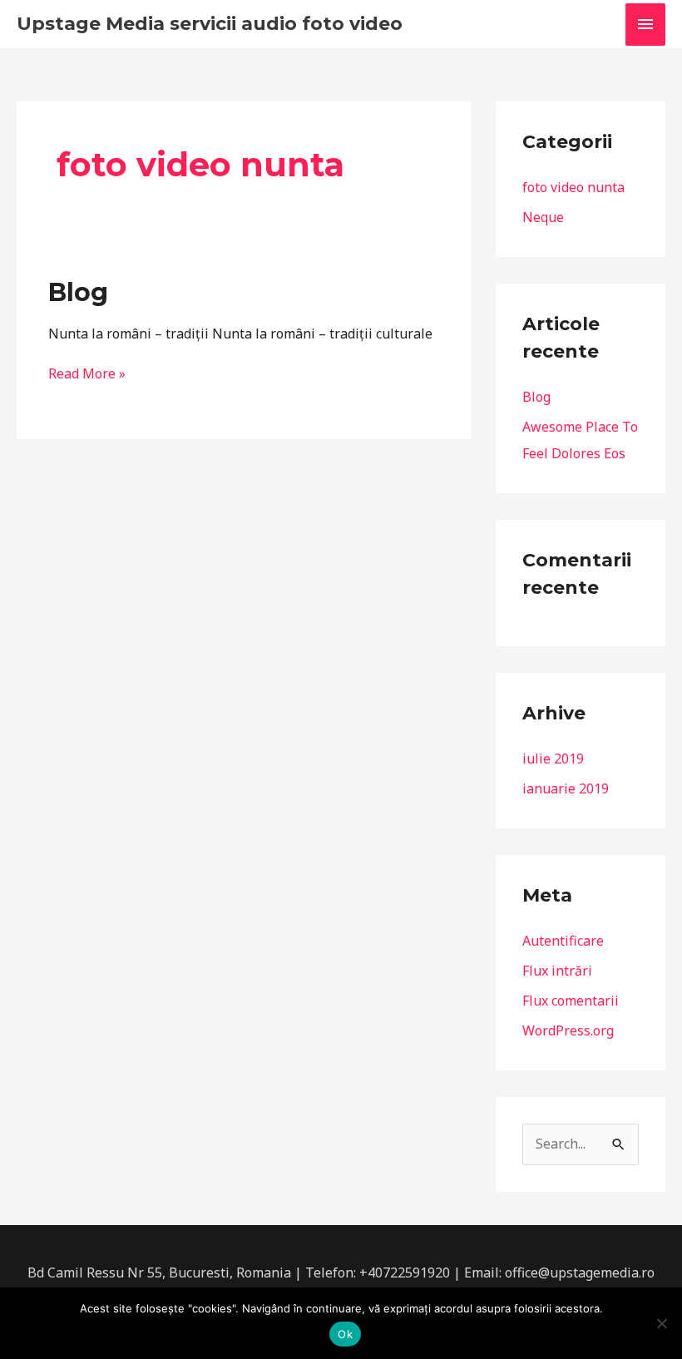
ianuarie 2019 (565, 788)
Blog (78, 292)
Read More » (87, 373)
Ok (345, 1334)
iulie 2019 (553, 758)
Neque (543, 217)
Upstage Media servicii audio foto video (210, 23)
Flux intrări (557, 970)
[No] (661, 1323)
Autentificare (563, 941)
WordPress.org (568, 1030)
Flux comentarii (570, 1000)
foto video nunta (573, 187)
